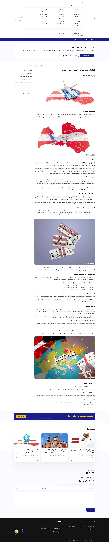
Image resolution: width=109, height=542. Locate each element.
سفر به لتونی (71, 211)
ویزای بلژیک (44, 16)
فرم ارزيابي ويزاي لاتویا (71, 56)
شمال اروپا (83, 162)
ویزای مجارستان (43, 14)
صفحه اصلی (80, 4)
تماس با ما (80, 35)
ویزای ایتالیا (44, 9)
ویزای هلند (61, 12)
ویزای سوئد (61, 21)
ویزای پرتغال (77, 19)
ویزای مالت (61, 26)
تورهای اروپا (80, 28)
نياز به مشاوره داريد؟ (86, 55)
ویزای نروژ (61, 19)
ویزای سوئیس (77, 14)
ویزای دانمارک (61, 16)
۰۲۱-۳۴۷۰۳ (20, 17)
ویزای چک (61, 14)
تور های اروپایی (57, 528)
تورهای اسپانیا (77, 33)
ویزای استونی (77, 21)
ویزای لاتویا (44, 23)
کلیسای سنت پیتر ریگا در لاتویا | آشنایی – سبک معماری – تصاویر (55, 451)
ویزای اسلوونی (77, 26)
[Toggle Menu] (82, 2)
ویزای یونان (77, 12)
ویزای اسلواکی (44, 21)
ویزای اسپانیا (44, 12)
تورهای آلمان (61, 33)
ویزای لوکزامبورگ (60, 23)
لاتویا (92, 39)
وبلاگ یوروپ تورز (45, 528)
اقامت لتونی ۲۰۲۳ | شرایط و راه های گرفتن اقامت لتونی (26, 451)
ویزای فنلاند (44, 19)
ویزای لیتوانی (77, 23)
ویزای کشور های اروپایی (77, 6)
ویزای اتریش (77, 16)
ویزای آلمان (77, 9)
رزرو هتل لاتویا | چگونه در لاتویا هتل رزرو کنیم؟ (82, 451)
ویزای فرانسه (61, 9)
